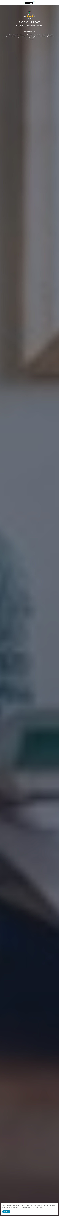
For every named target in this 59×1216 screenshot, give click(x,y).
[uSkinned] (29, 2)
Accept (6, 1211)
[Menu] (2, 2)
